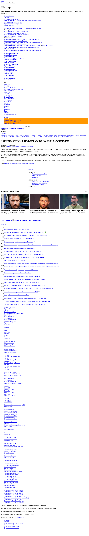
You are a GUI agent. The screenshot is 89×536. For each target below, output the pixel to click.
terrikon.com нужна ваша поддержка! (12, 128)
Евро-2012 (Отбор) (9, 395)
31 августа (4, 224)
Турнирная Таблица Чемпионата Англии (27, 39)
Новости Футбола (9, 307)
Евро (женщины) (9, 90)
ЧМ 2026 (6, 86)
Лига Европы (8, 100)
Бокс (5, 111)
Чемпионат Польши (10, 470)
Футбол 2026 (8, 309)
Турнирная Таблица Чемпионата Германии (29, 42)
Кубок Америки (9, 409)
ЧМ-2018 (6, 361)
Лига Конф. (7, 101)
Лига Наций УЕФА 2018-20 (12, 375)
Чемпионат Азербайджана (12, 477)
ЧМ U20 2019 (8, 402)
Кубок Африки (8, 97)
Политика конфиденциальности (13, 523)
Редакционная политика (11, 528)
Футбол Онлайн (9, 19)
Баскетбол (7, 108)
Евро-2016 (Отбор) (9, 392)
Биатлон (7, 109)
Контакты (7, 521)
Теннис (6, 112)
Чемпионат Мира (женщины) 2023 (14, 405)
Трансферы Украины (22, 28)
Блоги (6, 117)
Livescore (17, 19)
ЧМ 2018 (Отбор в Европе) (12, 363)
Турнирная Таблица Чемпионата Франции (28, 50)
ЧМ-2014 (6, 364)
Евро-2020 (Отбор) (9, 389)
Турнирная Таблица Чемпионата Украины (28, 20)
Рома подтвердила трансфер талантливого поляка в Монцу (21, 282)
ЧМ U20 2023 (8, 400)
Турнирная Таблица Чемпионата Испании (28, 45)
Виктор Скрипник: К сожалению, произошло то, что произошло (23, 254)
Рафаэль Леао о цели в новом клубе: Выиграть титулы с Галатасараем (25, 298)
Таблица (6, 423)
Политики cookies (9, 525)
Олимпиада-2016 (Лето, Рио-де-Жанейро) (16, 498)
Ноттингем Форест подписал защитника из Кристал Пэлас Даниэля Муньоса (27, 235)
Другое (6, 103)
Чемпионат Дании (9, 484)
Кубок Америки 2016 (10, 416)
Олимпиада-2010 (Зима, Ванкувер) (14, 502)
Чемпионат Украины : (10, 422)
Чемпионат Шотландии (11, 482)
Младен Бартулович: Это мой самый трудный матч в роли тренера (24, 257)
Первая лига (7, 433)
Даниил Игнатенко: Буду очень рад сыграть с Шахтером (39, 175)
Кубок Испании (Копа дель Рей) (13, 446)
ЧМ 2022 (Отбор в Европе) (12, 360)
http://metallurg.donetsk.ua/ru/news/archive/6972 (20, 146)
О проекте (7, 520)
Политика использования (11, 526)
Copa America (8, 95)
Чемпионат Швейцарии (11, 481)
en (2, 1)
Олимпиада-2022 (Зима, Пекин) (13, 493)
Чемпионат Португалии (11, 463)
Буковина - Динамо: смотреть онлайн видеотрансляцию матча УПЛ (24, 232)
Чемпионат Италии (10, 456)
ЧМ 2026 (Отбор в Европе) (12, 356)
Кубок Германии (21, 44)
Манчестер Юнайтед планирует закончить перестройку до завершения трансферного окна (31, 263)
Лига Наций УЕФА (10, 87)
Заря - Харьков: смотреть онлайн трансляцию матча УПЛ (21, 292)
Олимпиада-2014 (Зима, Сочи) (13, 499)
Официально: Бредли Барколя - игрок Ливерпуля (18, 242)
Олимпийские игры (10, 114)
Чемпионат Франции (10, 460)
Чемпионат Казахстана (11, 474)
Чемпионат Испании (10, 443)
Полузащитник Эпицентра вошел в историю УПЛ (19, 238)
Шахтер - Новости (15, 120)
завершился (62, 136)
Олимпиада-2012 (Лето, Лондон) (14, 501)
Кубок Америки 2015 (10, 417)
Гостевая (6, 120)
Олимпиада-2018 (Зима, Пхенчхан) (14, 496)
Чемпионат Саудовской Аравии (13, 471)
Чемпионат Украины (28, 163)
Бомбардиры (8, 426)
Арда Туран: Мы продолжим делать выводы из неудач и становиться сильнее (40, 183)
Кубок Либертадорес (10, 321)
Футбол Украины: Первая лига (13, 22)
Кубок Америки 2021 (10, 412)
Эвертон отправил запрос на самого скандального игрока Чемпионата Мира (27, 301)
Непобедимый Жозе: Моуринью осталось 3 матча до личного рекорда (24, 279)
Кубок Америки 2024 (10, 411)
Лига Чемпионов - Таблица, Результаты (16, 31)
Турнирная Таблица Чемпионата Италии (27, 47)
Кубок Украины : (9, 429)
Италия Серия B (9, 48)
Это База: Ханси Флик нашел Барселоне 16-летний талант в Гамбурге (24, 304)
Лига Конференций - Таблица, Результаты (16, 34)
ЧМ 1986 (6, 369)
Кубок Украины (9, 25)
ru (4, 1)
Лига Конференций (10, 319)
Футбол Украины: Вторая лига (13, 23)
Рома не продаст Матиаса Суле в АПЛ (15, 260)
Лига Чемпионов (9, 98)
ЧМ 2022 (6, 358)
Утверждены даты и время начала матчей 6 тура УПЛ (20, 248)
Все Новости (7, 220)
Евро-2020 (7, 388)
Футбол (3, 3)
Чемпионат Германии (10, 449)
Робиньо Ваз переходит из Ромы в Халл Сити (17, 273)
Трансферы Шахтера (35, 28)
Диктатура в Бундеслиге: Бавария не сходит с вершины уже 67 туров (24, 285)
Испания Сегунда (9, 445)
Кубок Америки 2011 (10, 419)
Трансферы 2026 (9, 349)
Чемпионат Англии (10, 437)
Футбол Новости (9, 16)
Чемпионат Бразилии (10, 479)
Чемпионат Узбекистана (11, 473)
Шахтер (6, 118)
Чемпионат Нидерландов (11, 465)
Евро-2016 (7, 391)
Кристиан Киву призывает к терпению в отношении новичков (22, 251)
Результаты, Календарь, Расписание (14, 425)
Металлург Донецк (15, 163)
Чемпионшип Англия (10, 41)
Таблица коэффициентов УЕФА (13, 36)
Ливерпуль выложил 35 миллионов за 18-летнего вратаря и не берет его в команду (28, 288)
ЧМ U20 (6, 94)
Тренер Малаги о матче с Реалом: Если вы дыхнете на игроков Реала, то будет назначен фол (31, 266)
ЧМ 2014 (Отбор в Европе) (12, 366)
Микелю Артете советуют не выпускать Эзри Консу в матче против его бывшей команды (31, 245)
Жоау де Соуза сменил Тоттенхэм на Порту (17, 295)
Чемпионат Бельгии (10, 467)
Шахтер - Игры (8, 122)
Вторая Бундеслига (10, 44)
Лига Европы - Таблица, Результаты (15, 33)
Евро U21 (7, 92)
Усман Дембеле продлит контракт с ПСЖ (16, 229)
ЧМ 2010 (6, 367)
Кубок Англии (22, 41)
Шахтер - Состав (19, 122)
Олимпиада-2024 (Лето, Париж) (13, 491)
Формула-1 (7, 104)
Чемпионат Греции (9, 487)
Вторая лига (7, 434)
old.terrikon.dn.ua (20, 517)
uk (1, 1)
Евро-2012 (7, 394)
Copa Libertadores (9, 80)
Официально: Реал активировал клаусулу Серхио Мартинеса (22, 276)
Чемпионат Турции (10, 476)
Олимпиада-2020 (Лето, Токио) (13, 494)
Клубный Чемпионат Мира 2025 (13, 89)
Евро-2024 (7, 84)
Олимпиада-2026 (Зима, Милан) (13, 490)
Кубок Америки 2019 (10, 414)
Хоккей (6, 106)
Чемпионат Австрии (10, 468)
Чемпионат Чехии (9, 485)
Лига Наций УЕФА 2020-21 (12, 374)
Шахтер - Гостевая (9, 346)
